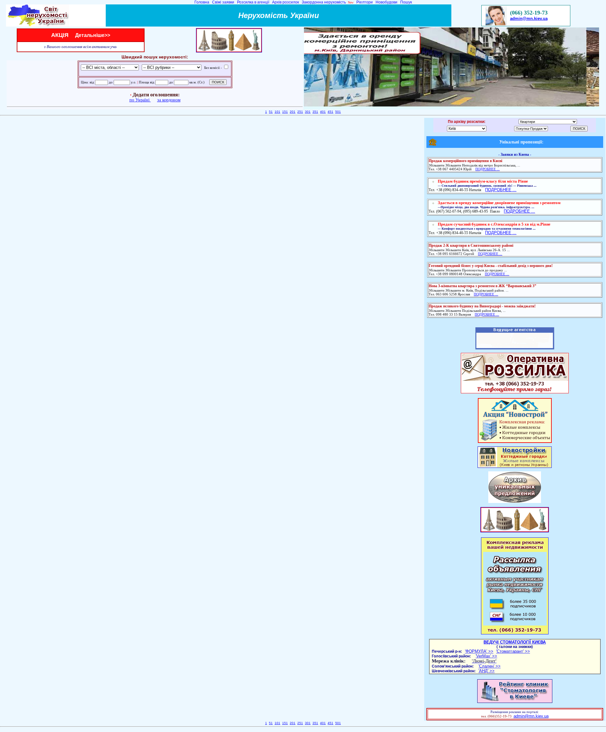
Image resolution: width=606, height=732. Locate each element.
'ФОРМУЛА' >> (479, 651)
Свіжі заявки (223, 2)
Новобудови (386, 2)
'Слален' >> (489, 666)
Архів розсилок (286, 2)
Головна (202, 2)
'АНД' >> (486, 670)
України (304, 15)
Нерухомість (264, 15)
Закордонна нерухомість (324, 2)
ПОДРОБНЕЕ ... (500, 189)
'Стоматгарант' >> (513, 651)
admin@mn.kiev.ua (529, 18)
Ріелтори (364, 2)
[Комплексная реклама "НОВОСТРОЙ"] (515, 441)
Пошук (405, 2)
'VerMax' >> (486, 656)
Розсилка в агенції (253, 2)
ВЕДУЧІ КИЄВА (515, 642)
